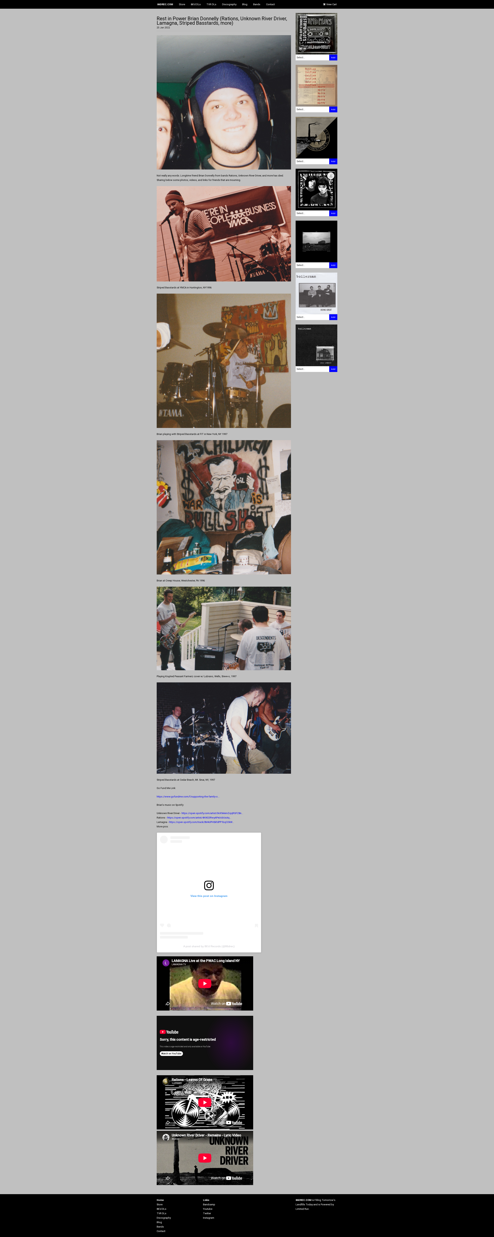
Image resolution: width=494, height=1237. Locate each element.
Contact (270, 4)
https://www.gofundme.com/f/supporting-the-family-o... (188, 796)
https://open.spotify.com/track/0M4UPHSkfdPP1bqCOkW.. (201, 822)
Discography (229, 4)
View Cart (331, 4)
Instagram (208, 1217)
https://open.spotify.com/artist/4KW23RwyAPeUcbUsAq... (199, 817)
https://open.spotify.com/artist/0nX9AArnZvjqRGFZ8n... (212, 813)
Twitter (207, 1213)
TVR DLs (211, 4)
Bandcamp (209, 1204)
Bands (256, 4)
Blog (244, 4)
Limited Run (302, 1208)
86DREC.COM (165, 4)
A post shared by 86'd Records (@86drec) (209, 946)
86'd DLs (196, 4)
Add (333, 57)
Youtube (207, 1208)
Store (182, 4)
